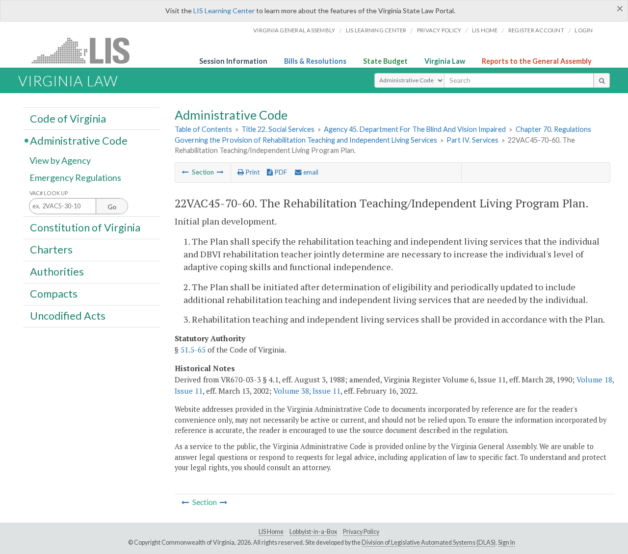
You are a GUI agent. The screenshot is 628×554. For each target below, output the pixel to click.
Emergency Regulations (75, 177)
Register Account (536, 30)
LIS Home (271, 531)
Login (584, 30)
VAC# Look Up (48, 193)
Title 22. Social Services (277, 129)
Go (111, 207)
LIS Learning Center (224, 10)
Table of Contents (203, 129)
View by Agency (60, 160)
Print (252, 172)
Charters (51, 249)
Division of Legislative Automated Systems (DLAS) (429, 542)
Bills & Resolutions (315, 61)
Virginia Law (444, 61)
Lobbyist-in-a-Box (313, 531)
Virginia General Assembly (294, 30)
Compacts (54, 293)
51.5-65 (193, 349)
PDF (280, 172)
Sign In (506, 542)
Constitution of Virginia (85, 227)
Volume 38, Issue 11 (306, 391)
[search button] (602, 80)
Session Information (233, 61)
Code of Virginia (68, 118)
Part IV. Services (472, 140)
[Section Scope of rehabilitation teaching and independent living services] (220, 172)
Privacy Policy (439, 30)
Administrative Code (79, 140)
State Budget (385, 61)
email (310, 172)
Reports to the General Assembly (537, 61)
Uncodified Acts (67, 315)
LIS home (485, 30)
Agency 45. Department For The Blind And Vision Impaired (415, 129)
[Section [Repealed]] (185, 172)
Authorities (57, 271)
